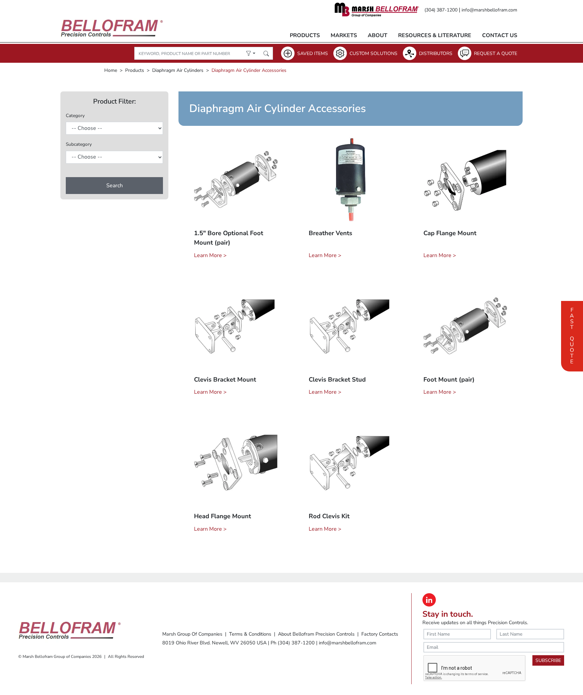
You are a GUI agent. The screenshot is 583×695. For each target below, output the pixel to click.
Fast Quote (572, 335)
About (377, 35)
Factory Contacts (379, 634)
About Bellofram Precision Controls (316, 634)
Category (75, 115)
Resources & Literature (434, 35)
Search (114, 185)
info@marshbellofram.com (489, 10)
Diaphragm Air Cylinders (177, 70)
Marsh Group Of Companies (192, 634)
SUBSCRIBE (548, 660)
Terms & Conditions (250, 634)
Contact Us (499, 35)
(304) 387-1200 (440, 10)
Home (110, 70)
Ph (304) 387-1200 (293, 642)
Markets (344, 35)
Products (305, 35)
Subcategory (79, 144)
